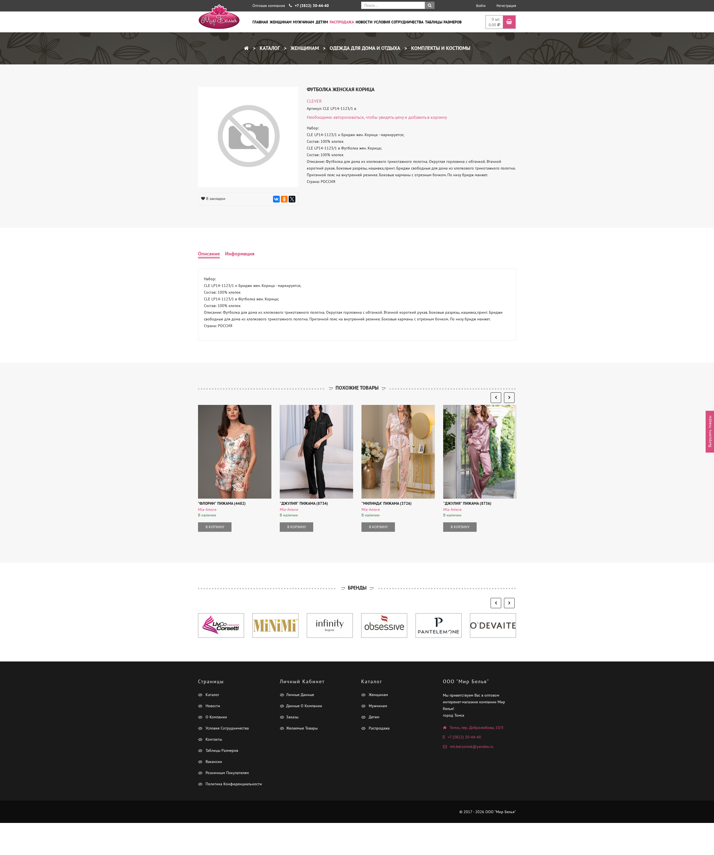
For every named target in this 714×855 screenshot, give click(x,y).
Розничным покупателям (226, 772)
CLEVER (314, 101)
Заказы (292, 716)
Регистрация (506, 5)
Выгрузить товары (709, 432)
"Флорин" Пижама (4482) (222, 503)
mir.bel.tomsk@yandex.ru (471, 746)
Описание (209, 253)
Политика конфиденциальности (233, 783)
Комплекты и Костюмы (440, 48)
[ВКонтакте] (276, 199)
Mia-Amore (207, 509)
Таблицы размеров (443, 22)
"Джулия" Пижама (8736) (467, 503)
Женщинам (280, 22)
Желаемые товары (302, 728)
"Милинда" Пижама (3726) (386, 503)
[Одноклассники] (284, 199)
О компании (215, 716)
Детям (322, 22)
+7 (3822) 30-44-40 (464, 737)
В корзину (215, 527)
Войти (481, 5)
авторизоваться (348, 117)
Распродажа (342, 22)
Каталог (269, 48)
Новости (364, 22)
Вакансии (213, 761)
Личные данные (300, 694)
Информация (239, 253)
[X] (292, 199)
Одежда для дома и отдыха (364, 48)
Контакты (213, 739)
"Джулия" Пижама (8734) (304, 503)
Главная (260, 22)
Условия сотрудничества (398, 22)
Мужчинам (303, 22)
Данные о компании (304, 705)
